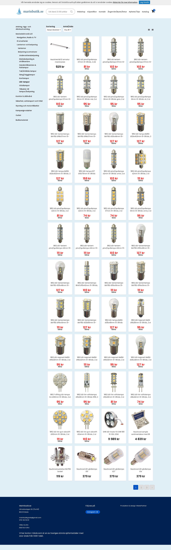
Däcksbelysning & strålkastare (26, 60)
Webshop (81, 12)
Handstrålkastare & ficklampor (27, 66)
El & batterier (22, 41)
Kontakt (102, 12)
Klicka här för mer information (125, 2)
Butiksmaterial (22, 120)
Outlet (18, 115)
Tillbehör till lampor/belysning (26, 90)
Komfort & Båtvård (24, 96)
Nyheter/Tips (134, 12)
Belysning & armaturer (27, 52)
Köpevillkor (92, 12)
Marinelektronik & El (24, 34)
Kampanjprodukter (24, 110)
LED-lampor (24, 82)
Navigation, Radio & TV (26, 37)
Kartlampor (24, 78)
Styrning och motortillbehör (27, 106)
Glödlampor (24, 85)
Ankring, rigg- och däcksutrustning (23, 28)
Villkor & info (23, 525)
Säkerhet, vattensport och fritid (29, 101)
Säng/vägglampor (27, 75)
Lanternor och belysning (27, 44)
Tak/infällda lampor (27, 71)
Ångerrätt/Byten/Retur (117, 12)
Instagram (91, 512)
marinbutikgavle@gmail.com (30, 518)
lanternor (22, 48)
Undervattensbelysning (29, 55)
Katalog (145, 12)
